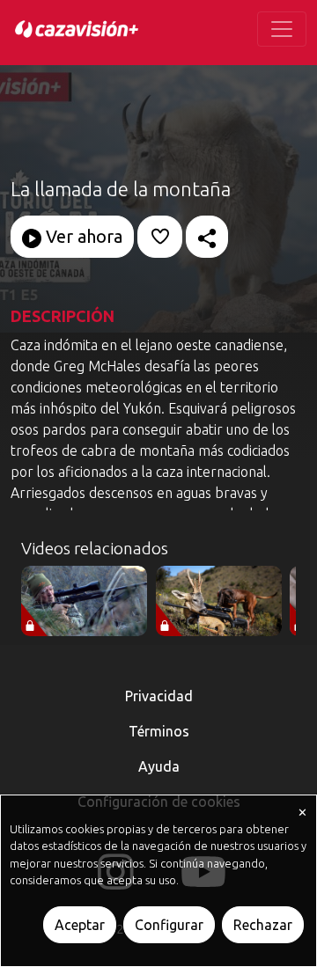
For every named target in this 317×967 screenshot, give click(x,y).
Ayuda (159, 766)
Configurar (169, 925)
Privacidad (159, 696)
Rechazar (262, 925)
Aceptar (80, 925)
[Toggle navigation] (281, 29)
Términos (159, 731)
